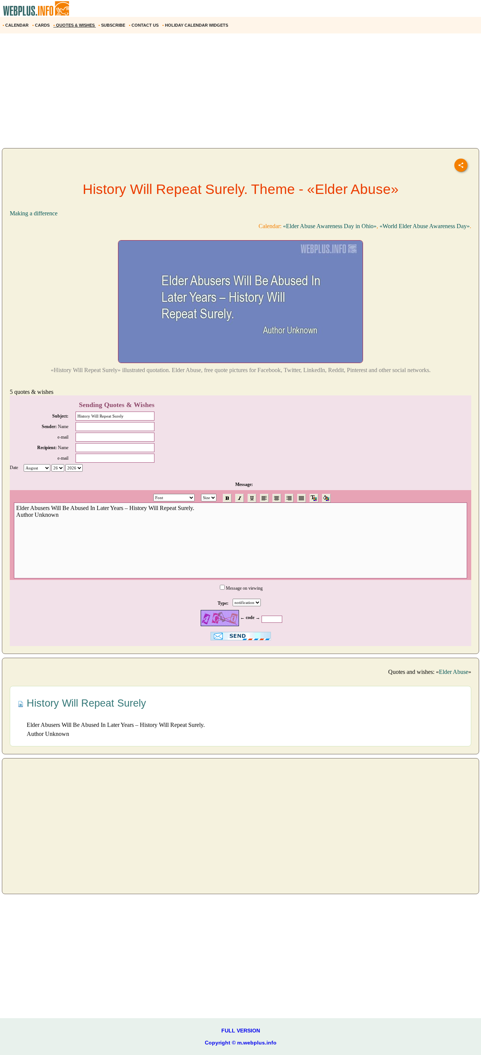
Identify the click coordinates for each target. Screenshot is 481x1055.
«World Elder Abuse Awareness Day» (425, 226)
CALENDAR (16, 25)
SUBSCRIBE (112, 25)
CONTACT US (144, 25)
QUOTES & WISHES (74, 25)
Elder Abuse (453, 672)
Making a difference (33, 213)
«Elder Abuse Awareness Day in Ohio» (330, 226)
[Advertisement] (225, 93)
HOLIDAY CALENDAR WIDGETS (195, 25)
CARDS (41, 25)
